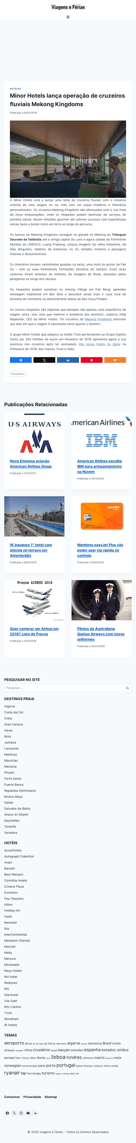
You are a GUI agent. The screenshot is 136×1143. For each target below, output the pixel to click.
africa (28, 1043)
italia (48, 1058)
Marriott (9, 946)
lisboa (58, 1057)
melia (117, 1058)
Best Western (13, 874)
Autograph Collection (19, 856)
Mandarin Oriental (17, 940)
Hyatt (8, 916)
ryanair (12, 1073)
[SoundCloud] (35, 1113)
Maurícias (11, 760)
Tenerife (10, 826)
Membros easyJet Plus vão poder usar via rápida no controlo (100, 550)
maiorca (109, 1058)
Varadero (10, 832)
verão (58, 1073)
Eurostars (11, 892)
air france (49, 1043)
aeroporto (14, 1043)
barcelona (95, 1043)
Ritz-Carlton (12, 1007)
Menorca (10, 766)
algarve (73, 1043)
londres (74, 1057)
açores (84, 1044)
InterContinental (15, 934)
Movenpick (11, 964)
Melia (8, 952)
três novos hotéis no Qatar (100, 344)
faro (18, 1058)
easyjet (64, 1050)
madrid (99, 1058)
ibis (6, 928)
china (28, 1050)
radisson (98, 1065)
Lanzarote (11, 748)
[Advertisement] (68, 46)
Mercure (10, 958)
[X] (14, 1113)
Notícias (15, 88)
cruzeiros (18, 373)
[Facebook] (7, 1113)
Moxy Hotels (13, 970)
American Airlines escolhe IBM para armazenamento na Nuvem (99, 466)
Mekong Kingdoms (99, 319)
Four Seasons (14, 898)
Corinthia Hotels (15, 880)
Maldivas (10, 754)
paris (41, 1065)
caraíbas (19, 1050)
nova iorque (29, 1065)
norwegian (12, 1065)
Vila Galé (10, 1001)
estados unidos (115, 1050)
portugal (65, 1065)
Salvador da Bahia (17, 808)
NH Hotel (10, 977)
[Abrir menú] (68, 17)
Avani (8, 862)
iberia (41, 1058)
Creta (8, 718)
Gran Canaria (13, 724)
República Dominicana (20, 790)
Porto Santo (12, 778)
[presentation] (34, 432)
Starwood (11, 995)
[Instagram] (21, 1113)
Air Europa (38, 1043)
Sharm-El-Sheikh (16, 814)
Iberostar (10, 922)
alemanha (61, 1043)
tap (23, 1073)
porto (51, 1065)
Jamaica (10, 742)
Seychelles (11, 820)
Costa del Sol (13, 712)
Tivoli (8, 1013)
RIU (6, 989)
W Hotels (10, 1025)
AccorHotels (13, 850)
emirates (77, 1050)
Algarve (9, 706)
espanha (92, 1049)
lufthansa (88, 1057)
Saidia (8, 802)
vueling (65, 1073)
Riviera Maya (13, 796)
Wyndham (11, 1019)
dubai (54, 1050)
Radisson (10, 983)
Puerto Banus (14, 784)
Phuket (9, 772)
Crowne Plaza (14, 886)
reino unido (111, 1065)
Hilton (8, 904)
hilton (33, 1057)
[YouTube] (28, 1113)
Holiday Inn (12, 910)
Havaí (8, 730)
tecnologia (34, 1073)
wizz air (74, 1073)
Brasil (107, 1043)
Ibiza (7, 736)
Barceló (9, 868)
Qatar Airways (84, 1065)
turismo (48, 1073)
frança (25, 1058)
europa (9, 1058)
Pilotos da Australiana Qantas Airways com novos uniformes (100, 634)
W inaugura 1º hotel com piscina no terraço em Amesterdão (31, 550)
